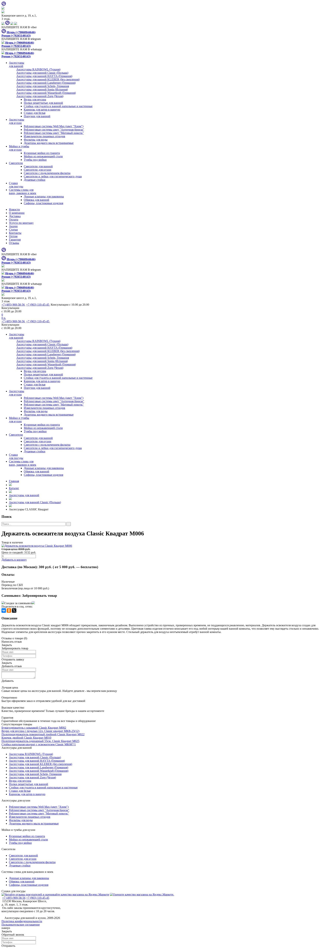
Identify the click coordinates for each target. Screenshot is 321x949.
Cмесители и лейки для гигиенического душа (53, 176)
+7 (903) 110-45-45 (38, 304)
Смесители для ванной (38, 166)
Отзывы (14, 242)
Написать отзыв (11, 641)
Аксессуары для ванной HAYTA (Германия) (37, 760)
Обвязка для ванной (36, 199)
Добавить (7, 680)
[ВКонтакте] (3, 610)
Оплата (13, 219)
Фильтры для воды (36, 139)
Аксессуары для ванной (24, 495)
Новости (14, 209)
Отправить (8, 945)
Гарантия (15, 239)
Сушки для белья (34, 112)
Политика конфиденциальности (21, 921)
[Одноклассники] (9, 610)
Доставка (15, 216)
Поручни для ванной (37, 116)
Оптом (13, 236)
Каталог (14, 488)
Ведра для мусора (35, 99)
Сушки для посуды (13, 891)
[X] (14, 610)
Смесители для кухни (37, 169)
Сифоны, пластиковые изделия (43, 203)
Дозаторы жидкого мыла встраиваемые (49, 143)
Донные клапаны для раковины (44, 196)
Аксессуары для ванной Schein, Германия (35, 774)
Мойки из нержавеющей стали (43, 156)
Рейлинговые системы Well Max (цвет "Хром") (53, 126)
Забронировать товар (39, 595)
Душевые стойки (34, 179)
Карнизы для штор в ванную (42, 109)
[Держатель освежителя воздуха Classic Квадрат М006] (160, 546)
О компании (17, 212)
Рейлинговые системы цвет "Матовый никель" (54, 133)
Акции (13, 226)
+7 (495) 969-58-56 (13, 304)
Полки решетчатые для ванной (43, 102)
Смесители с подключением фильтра (47, 173)
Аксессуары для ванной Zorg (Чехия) (32, 777)
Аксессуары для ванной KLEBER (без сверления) (40, 764)
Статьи (13, 229)
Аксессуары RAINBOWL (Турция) (31, 754)
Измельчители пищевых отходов (44, 136)
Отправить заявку (12, 659)
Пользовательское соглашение (20, 924)
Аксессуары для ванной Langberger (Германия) (38, 767)
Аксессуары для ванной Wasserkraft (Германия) (38, 770)
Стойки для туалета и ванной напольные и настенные (58, 106)
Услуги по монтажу (21, 222)
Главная (14, 481)
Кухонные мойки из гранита (42, 153)
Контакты (15, 232)
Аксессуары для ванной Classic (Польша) (35, 502)
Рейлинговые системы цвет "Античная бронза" (54, 129)
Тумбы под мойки (35, 159)
